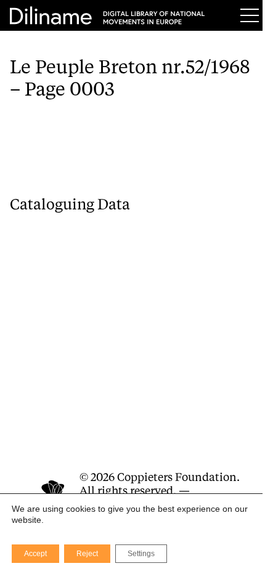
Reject (87, 553)
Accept (35, 553)
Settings (141, 553)
